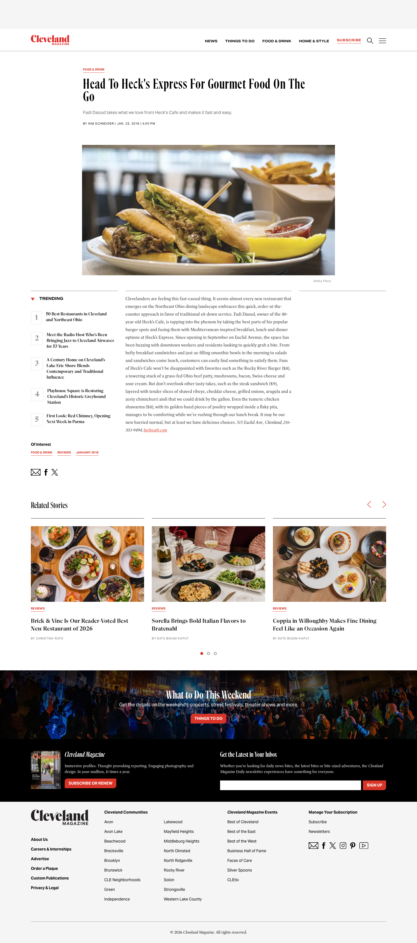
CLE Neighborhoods (122, 879)
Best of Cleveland (242, 821)
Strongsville (174, 889)
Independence (117, 899)
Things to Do (240, 41)
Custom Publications (50, 878)
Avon (108, 821)
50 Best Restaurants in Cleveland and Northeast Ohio (76, 317)
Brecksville (113, 850)
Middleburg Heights (181, 841)
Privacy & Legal (45, 887)
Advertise (40, 858)
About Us (39, 839)
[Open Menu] (382, 41)
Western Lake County (183, 899)
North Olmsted (177, 850)
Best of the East (241, 831)
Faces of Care (239, 860)
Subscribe (349, 40)
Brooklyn (112, 860)
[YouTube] (363, 845)
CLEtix (233, 879)
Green (109, 889)
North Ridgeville (178, 860)
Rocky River (174, 870)
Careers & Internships (51, 849)
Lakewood (173, 821)
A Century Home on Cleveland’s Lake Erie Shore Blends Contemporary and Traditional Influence (76, 369)
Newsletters (319, 831)
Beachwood (114, 841)
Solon (169, 879)
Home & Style (314, 41)
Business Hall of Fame (246, 850)
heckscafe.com (155, 430)
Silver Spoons (239, 870)
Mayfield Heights (179, 831)
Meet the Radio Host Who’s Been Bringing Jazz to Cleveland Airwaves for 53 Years (80, 341)
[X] (332, 845)
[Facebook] (323, 845)
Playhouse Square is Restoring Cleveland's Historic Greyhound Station (76, 397)
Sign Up (374, 785)
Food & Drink (276, 41)
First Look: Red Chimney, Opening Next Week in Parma (79, 419)
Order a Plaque (44, 868)
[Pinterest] (352, 845)
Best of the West (242, 841)
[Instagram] (343, 845)
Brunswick (113, 870)
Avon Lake (113, 831)
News (211, 41)
